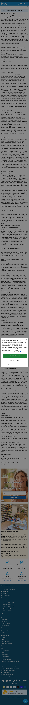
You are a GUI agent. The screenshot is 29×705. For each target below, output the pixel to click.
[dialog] (14, 352)
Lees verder (23, 351)
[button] (14, 364)
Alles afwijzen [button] (14, 360)
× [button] (26, 339)
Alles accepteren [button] (15, 355)
